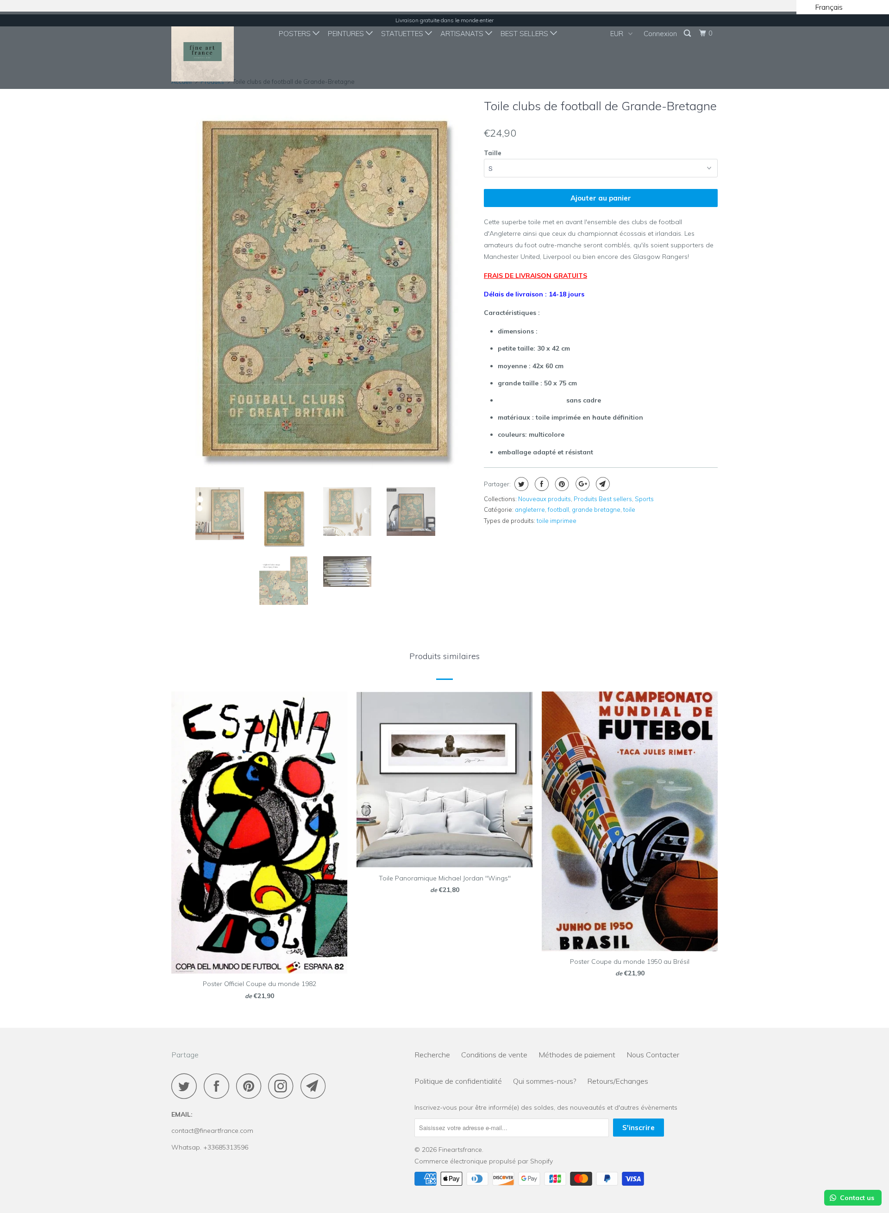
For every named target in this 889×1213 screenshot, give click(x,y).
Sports (644, 499)
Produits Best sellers (603, 499)
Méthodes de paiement (576, 1054)
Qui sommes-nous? (544, 1081)
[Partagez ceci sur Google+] (581, 484)
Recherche (432, 1054)
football (558, 509)
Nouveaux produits (544, 499)
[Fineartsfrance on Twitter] (186, 1086)
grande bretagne (596, 509)
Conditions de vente (494, 1054)
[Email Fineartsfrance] (316, 1086)
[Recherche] (688, 33)
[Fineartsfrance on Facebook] (219, 1086)
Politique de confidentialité (458, 1081)
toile (629, 509)
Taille (492, 153)
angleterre (530, 509)
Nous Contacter (652, 1054)
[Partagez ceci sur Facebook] (540, 484)
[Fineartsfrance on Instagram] (283, 1086)
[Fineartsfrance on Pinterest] (251, 1086)
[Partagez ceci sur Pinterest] (561, 484)
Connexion (660, 33)
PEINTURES (347, 33)
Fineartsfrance (460, 1149)
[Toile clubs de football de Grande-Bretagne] (401, 233)
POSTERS (296, 33)
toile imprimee (556, 520)
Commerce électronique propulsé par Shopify (483, 1161)
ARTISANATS (462, 33)
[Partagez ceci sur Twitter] (520, 484)
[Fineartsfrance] (218, 50)
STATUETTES (403, 33)
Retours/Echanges (617, 1081)
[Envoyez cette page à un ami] (602, 484)
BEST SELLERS (525, 33)
